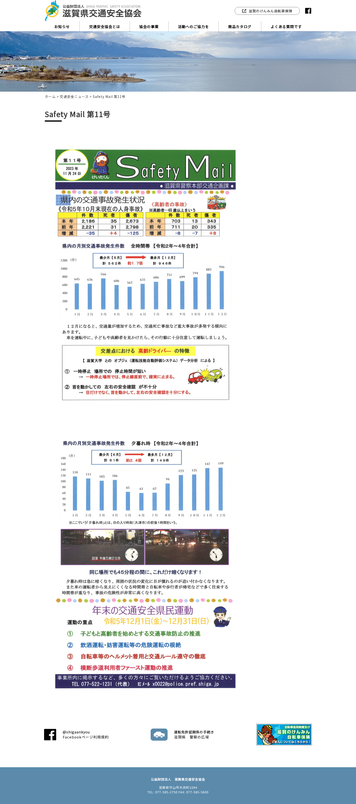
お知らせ (62, 26)
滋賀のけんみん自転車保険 (270, 10)
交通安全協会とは (104, 26)
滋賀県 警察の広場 (194, 734)
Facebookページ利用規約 (86, 734)
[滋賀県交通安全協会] (93, 5)
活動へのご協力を (193, 26)
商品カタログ (239, 26)
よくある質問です (286, 26)
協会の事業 (149, 26)
